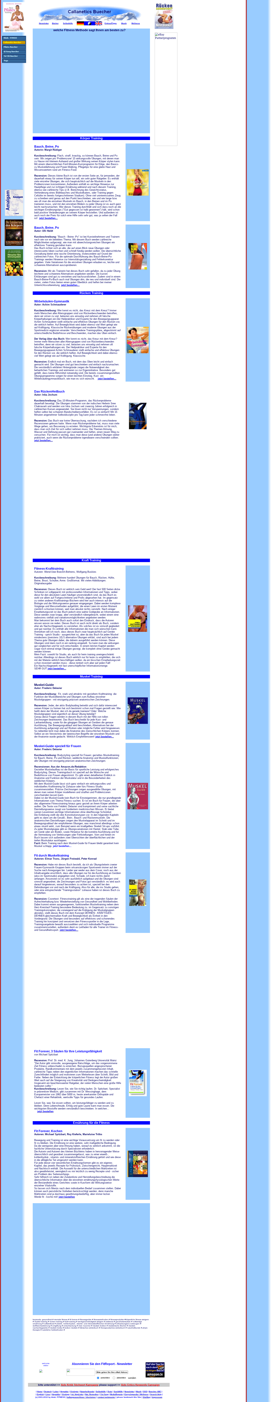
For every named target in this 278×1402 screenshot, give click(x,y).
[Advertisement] (13, 123)
